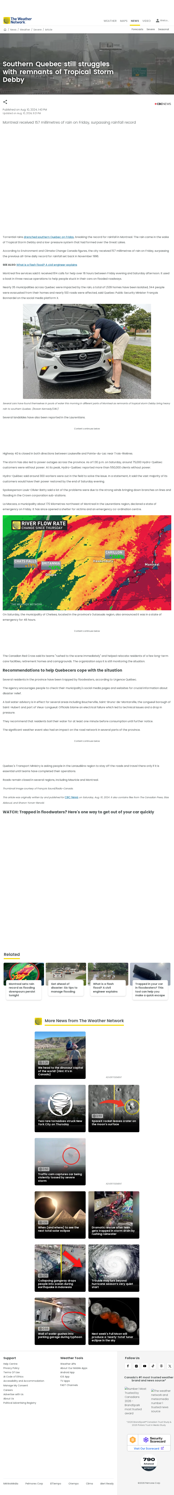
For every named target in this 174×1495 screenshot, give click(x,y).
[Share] (5, 101)
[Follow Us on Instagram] (136, 1366)
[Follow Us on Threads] (161, 1366)
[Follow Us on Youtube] (145, 1366)
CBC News (71, 797)
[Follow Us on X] (170, 1366)
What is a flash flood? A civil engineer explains (46, 265)
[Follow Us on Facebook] (128, 1366)
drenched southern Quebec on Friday (49, 237)
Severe (37, 29)
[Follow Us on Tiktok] (153, 1366)
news (13, 29)
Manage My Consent (15, 1385)
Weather (25, 29)
